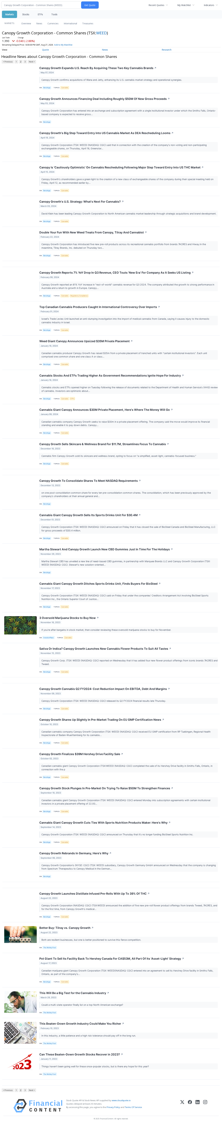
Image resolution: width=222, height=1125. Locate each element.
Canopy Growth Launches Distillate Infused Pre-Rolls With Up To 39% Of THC (94, 893)
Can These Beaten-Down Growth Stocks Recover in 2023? (81, 1054)
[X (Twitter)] (182, 1106)
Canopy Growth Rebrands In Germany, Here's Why (75, 853)
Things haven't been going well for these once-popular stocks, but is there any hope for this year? (95, 1066)
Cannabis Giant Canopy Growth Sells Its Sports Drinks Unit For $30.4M (90, 515)
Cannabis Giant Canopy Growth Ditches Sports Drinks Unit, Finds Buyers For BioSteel (100, 583)
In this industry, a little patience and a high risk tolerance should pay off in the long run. (89, 1035)
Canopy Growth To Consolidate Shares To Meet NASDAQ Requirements (90, 480)
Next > (32, 61)
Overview (26, 23)
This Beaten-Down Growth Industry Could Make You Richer (81, 1023)
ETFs (40, 14)
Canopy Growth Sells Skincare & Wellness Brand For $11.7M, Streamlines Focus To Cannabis (104, 444)
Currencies (53, 23)
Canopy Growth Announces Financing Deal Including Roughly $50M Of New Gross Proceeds (104, 99)
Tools (54, 14)
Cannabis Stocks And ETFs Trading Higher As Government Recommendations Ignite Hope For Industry (111, 375)
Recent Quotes (156, 5)
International (70, 23)
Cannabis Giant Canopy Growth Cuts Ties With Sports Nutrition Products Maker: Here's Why (105, 822)
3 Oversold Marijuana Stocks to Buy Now (69, 618)
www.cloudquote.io (121, 1100)
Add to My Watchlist (63, 44)
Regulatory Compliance (79, 296)
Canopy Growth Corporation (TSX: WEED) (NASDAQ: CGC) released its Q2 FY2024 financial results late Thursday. (104, 700)
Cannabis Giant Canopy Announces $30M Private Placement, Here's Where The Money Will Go (106, 409)
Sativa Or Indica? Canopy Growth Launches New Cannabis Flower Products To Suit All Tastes (105, 648)
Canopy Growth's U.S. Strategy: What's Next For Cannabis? (81, 201)
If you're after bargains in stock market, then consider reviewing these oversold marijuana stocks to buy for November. (106, 629)
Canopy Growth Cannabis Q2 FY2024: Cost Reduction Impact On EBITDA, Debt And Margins (104, 689)
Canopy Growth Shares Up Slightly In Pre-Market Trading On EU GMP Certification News (101, 719)
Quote (45, 49)
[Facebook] (190, 1106)
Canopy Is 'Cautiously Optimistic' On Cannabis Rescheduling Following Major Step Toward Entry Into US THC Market (121, 167)
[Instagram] (205, 1106)
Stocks (25, 14)
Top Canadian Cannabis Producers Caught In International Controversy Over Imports (99, 307)
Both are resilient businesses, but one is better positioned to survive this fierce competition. (91, 939)
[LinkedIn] (197, 1106)
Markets (9, 14)
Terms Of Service (133, 1107)
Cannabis (64, 88)
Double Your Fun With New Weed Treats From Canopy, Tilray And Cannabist (93, 232)
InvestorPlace (48, 638)
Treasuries (87, 23)
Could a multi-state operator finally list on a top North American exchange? (82, 1004)
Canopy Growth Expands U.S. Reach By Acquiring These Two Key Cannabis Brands (98, 68)
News (39, 23)
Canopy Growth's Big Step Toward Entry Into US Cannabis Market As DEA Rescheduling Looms (106, 133)
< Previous (8, 61)
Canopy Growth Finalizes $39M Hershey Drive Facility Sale (81, 754)
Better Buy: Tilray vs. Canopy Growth (66, 928)
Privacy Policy (113, 1107)
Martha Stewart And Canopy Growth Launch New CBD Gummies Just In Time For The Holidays (106, 549)
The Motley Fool (49, 947)
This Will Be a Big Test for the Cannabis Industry (74, 993)
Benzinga (46, 88)
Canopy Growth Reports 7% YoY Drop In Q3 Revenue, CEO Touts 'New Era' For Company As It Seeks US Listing (116, 272)
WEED (101, 33)
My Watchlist (184, 5)
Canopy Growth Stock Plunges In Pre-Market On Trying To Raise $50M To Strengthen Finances (106, 788)
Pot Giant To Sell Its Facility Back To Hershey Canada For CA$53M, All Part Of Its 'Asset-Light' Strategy (111, 958)
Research (166, 49)
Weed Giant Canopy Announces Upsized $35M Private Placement (86, 341)
